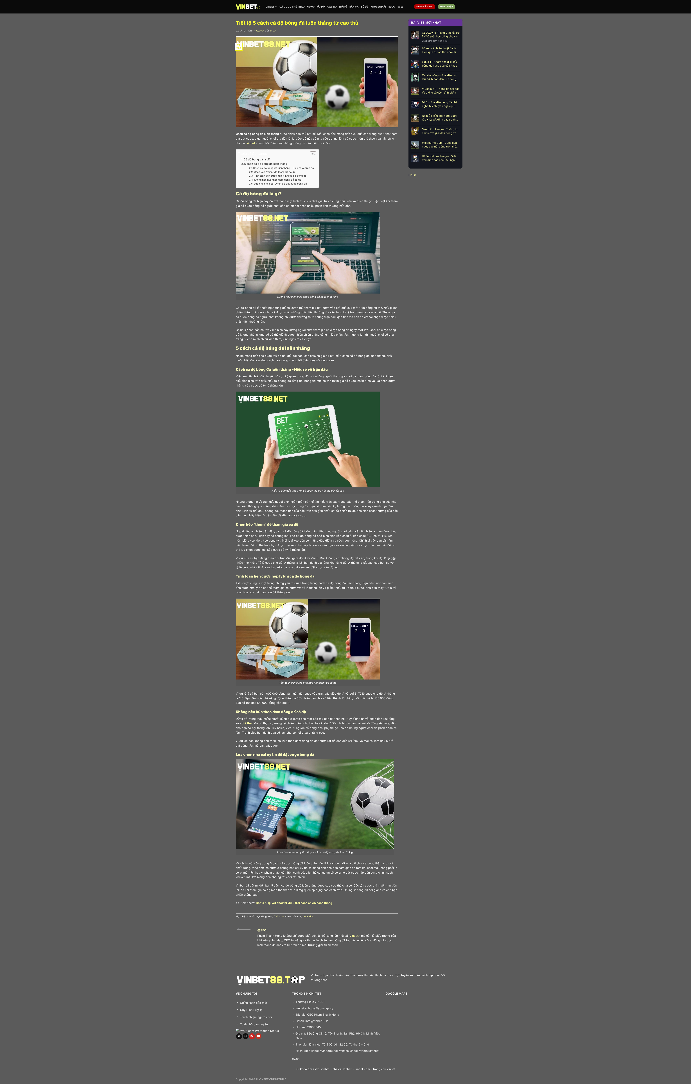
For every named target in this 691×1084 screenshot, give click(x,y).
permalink (308, 916)
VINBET (270, 6)
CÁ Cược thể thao (292, 6)
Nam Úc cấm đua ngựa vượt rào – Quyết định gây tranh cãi (439, 117)
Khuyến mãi (378, 6)
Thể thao (279, 916)
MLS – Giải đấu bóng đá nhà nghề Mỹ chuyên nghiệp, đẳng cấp (439, 104)
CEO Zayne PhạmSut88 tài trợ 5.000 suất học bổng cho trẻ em (441, 34)
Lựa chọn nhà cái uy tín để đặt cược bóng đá (280, 183)
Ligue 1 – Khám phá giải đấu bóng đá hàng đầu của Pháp (439, 63)
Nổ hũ (343, 6)
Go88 (400, 7)
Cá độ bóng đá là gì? (257, 159)
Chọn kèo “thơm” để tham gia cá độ (274, 172)
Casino (332, 6)
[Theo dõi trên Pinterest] (252, 1036)
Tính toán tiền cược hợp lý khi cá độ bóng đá (280, 175)
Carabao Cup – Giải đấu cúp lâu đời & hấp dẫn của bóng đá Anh (439, 77)
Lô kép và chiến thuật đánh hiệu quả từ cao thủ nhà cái (439, 50)
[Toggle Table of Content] (311, 154)
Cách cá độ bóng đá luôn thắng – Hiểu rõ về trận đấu (284, 168)
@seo (273, 30)
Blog (392, 6)
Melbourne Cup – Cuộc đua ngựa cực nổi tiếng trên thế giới (439, 144)
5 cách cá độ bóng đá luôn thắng (266, 163)
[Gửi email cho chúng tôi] (246, 1036)
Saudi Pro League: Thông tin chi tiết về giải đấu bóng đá (440, 131)
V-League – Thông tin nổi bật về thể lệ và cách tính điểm (440, 90)
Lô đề (364, 6)
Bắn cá (354, 6)
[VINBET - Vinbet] (248, 6)
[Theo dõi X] (239, 1036)
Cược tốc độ (316, 6)
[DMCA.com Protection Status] (257, 1030)
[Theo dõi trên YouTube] (258, 1036)
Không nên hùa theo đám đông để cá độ (277, 179)
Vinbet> (354, 935)
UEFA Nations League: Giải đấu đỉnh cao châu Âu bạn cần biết (439, 158)
